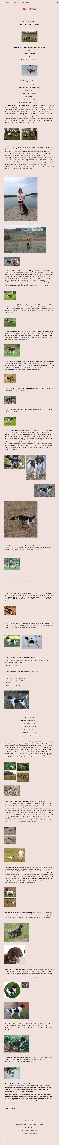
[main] (29, 9)
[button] (2, 2)
